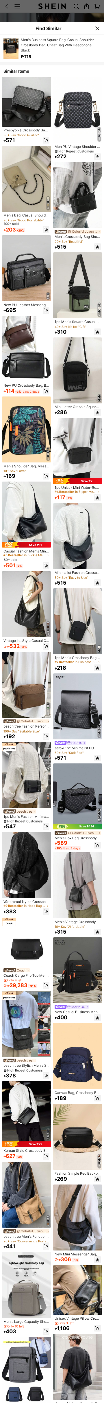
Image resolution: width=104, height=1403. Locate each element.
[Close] (97, 28)
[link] (26, 130)
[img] (26, 545)
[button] (46, 140)
